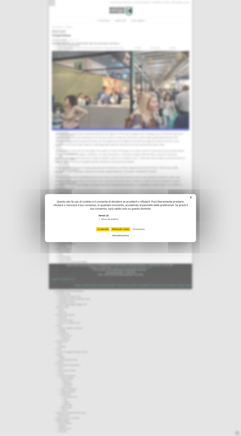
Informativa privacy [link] (120, 235)
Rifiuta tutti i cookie (120, 229)
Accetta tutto (102, 229)
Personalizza (139, 229)
